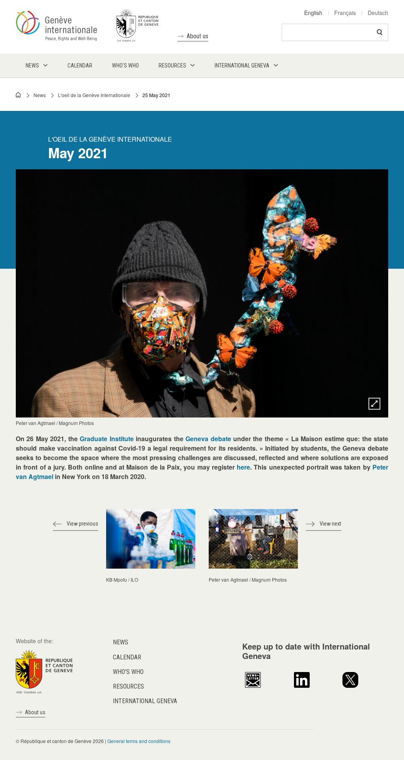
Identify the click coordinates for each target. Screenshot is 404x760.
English (313, 13)
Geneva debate (208, 438)
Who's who (128, 672)
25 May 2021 (156, 95)
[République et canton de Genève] (44, 671)
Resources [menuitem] (172, 65)
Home (18, 94)
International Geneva (145, 701)
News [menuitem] (32, 65)
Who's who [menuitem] (125, 65)
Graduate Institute (106, 438)
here (243, 467)
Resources (128, 686)
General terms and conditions (138, 741)
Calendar (127, 657)
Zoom (374, 404)
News (40, 95)
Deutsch (378, 13)
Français (345, 13)
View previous (82, 523)
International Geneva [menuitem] (242, 65)
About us (197, 36)
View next (330, 523)
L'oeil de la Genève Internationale (94, 95)
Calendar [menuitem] (79, 65)
